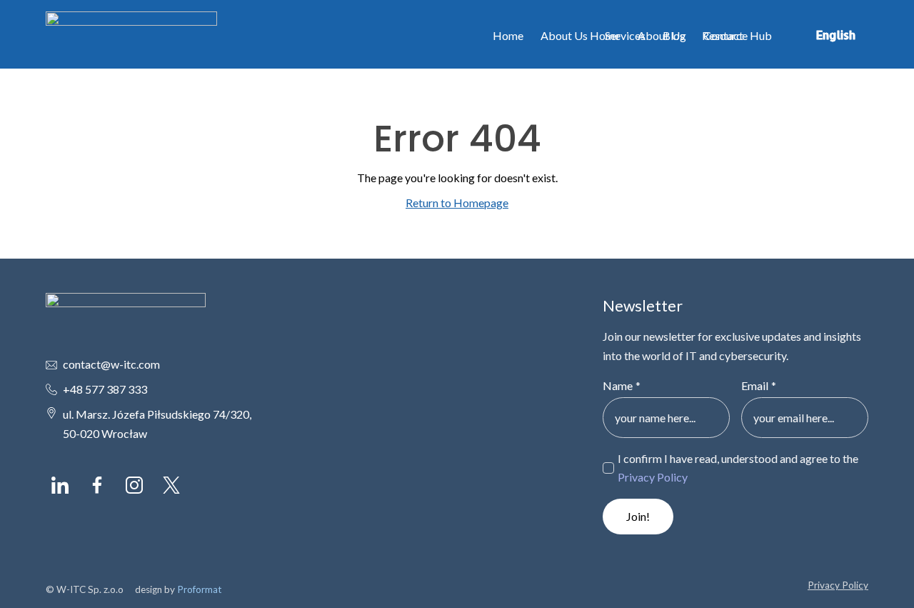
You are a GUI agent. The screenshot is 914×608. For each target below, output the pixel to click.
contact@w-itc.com (111, 364)
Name (622, 386)
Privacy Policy (653, 477)
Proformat (199, 589)
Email (758, 386)
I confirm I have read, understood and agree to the (738, 468)
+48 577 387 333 (105, 389)
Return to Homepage (457, 202)
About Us (564, 35)
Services (625, 35)
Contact (723, 35)
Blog (674, 35)
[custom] (60, 485)
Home (508, 35)
